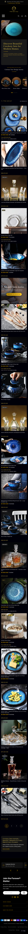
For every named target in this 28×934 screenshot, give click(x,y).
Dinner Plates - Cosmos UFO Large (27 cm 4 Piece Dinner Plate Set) (13, 676)
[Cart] (26, 16)
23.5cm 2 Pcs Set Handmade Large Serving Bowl (12, 270)
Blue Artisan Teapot (5, 399)
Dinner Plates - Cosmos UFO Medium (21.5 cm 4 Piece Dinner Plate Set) (13, 712)
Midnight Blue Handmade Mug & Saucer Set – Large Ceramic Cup (13, 501)
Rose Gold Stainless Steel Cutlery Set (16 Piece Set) (13, 331)
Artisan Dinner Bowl (5, 640)
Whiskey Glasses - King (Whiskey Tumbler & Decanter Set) (13, 781)
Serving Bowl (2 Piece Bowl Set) (8, 465)
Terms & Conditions (12, 926)
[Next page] (21, 826)
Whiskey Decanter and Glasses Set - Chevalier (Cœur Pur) (13, 570)
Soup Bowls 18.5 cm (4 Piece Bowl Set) (10, 605)
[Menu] (3, 16)
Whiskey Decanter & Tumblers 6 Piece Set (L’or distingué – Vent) (12, 747)
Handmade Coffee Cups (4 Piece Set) (9, 364)
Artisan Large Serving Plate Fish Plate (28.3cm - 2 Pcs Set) (13, 169)
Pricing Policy (12, 930)
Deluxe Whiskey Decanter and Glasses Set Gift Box (13, 432)
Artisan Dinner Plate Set (6, 235)
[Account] (22, 16)
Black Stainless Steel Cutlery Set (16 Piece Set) (12, 815)
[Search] (18, 16)
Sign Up (24, 893)
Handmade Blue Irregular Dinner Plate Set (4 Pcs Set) (13, 132)
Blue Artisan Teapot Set (6, 536)
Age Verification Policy (22, 926)
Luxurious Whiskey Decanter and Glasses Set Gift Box (13, 202)
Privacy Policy (4, 926)
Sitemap (17, 930)
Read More (6, 848)
